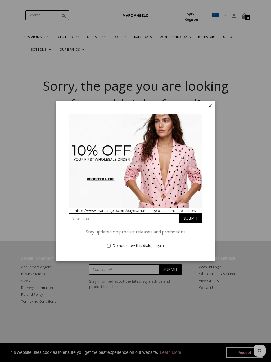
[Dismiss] (210, 106)
